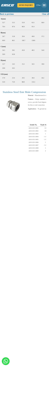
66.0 (43, 22)
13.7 (3, 64)
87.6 (13, 27)
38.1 (13, 50)
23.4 (13, 78)
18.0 (43, 64)
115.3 (33, 82)
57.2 (43, 36)
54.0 (43, 50)
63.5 (33, 22)
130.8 (33, 40)
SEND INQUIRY (26, 5)
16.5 (33, 64)
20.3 (13, 68)
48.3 (33, 50)
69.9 (3, 40)
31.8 (13, 36)
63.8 (13, 54)
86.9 (23, 27)
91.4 (33, 27)
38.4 (33, 78)
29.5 (23, 78)
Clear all (45, 14)
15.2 (23, 64)
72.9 (13, 82)
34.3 (3, 50)
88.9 (23, 82)
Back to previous (7, 14)
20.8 (3, 68)
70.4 (3, 27)
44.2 (43, 78)
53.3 (13, 22)
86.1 (13, 40)
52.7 (3, 22)
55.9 (23, 22)
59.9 (3, 54)
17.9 (3, 78)
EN (37, 5)
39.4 (23, 36)
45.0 (23, 50)
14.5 (13, 64)
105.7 (23, 40)
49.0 (33, 36)
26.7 (3, 36)
